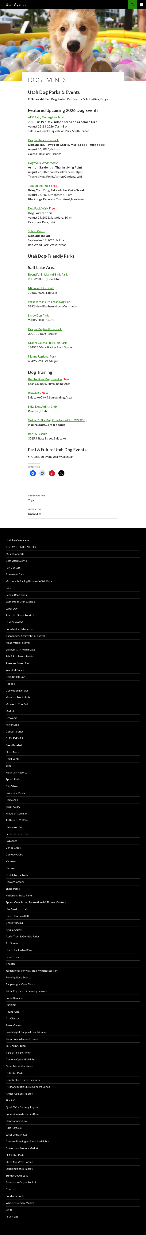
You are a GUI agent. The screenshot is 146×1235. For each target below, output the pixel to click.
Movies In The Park (17, 704)
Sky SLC (10, 1100)
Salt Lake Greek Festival (20, 615)
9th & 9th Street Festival (20, 656)
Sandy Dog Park (38, 315)
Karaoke (11, 861)
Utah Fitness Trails (17, 875)
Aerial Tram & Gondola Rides (23, 936)
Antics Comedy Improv (19, 1093)
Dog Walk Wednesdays (43, 163)
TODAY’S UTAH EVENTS (21, 547)
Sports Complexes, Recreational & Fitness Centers (36, 902)
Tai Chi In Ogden (16, 1045)
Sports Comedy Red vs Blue (22, 1114)
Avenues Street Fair (17, 663)
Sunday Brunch (15, 1196)
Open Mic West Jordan (19, 1161)
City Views (12, 786)
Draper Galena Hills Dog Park (47, 342)
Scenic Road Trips (16, 594)
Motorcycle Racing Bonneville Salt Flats (29, 581)
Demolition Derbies (17, 690)
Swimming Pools (15, 793)
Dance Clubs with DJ (18, 916)
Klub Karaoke (14, 1127)
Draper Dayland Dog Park (45, 329)
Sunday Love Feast (17, 1175)
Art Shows (12, 943)
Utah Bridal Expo (15, 676)
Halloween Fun (14, 827)
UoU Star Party (15, 1073)
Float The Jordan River (19, 950)
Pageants (11, 840)
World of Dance (15, 670)
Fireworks (11, 717)
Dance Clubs (13, 847)
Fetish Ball (12, 1216)
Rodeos (10, 683)
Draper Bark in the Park (43, 140)
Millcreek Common (17, 813)
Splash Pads (13, 779)
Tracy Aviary (13, 806)
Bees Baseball (14, 745)
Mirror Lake (12, 724)
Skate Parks (13, 888)
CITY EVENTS (14, 738)
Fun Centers (13, 567)
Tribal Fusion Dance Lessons (22, 1038)
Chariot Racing (14, 922)
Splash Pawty (36, 231)
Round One (12, 1011)
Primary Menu (141, 4)
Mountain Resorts (16, 772)
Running (11, 1004)
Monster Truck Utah (18, 697)
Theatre (11, 963)
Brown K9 (34, 393)
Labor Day (11, 608)
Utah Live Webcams (17, 540)
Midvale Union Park (41, 288)
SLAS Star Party (15, 1155)
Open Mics (35, 511)
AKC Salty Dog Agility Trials (46, 117)
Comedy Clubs (14, 854)
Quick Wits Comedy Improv (22, 1107)
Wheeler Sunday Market (20, 1202)
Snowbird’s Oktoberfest (20, 629)
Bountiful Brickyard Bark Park (48, 274)
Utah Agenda (16, 4)
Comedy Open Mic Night (20, 1059)
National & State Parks (19, 895)
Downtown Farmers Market (22, 1148)
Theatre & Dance (16, 574)
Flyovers (11, 868)
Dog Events (13, 758)
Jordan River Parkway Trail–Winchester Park (32, 970)
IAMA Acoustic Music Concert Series (28, 1086)
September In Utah (17, 834)
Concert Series (15, 731)
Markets (11, 711)
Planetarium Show (16, 1120)
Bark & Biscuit (37, 434)
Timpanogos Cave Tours (20, 984)
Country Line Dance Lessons (23, 1079)
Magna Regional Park (42, 356)
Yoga (37, 498)
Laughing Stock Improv (19, 1168)
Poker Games (14, 1025)
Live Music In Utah (17, 909)
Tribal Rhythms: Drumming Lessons (27, 991)
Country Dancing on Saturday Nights (27, 1141)
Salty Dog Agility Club (42, 406)
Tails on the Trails (39, 185)
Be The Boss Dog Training (45, 379)
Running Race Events (18, 977)
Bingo (9, 1209)
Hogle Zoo (12, 799)
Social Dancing (14, 997)
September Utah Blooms (20, 601)
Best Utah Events (16, 560)
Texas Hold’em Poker (18, 1052)
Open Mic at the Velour (19, 1066)
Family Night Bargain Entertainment (27, 1032)
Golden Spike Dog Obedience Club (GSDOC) (57, 420)
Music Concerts (15, 553)
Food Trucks (13, 957)
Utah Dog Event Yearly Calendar (52, 456)
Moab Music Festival (18, 642)
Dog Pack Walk (38, 208)
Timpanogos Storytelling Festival (25, 635)
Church (10, 1189)
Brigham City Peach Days (20, 649)
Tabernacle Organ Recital (21, 1182)
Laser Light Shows (16, 1134)
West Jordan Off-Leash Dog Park (49, 301)
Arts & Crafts (14, 929)
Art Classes (13, 1018)
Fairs (8, 588)
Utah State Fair (15, 622)
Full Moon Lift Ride (17, 820)
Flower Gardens (15, 881)
